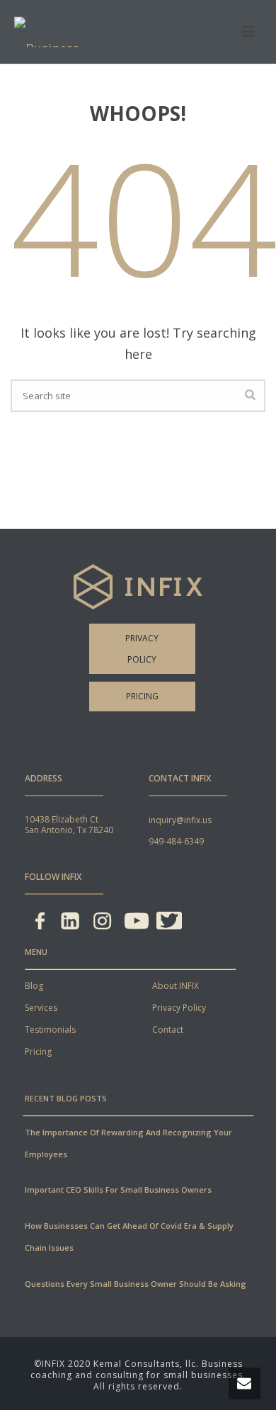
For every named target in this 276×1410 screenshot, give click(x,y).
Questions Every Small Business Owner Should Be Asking (135, 1283)
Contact (167, 1030)
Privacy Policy (142, 648)
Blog (34, 986)
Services (41, 1008)
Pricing (142, 696)
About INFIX (175, 986)
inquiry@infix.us (180, 820)
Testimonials (50, 1030)
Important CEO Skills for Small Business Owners (118, 1189)
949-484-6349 (176, 841)
